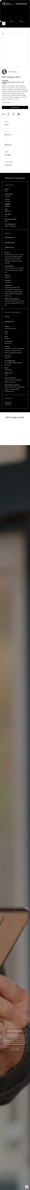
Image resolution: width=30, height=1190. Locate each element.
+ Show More (6, 102)
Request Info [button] (15, 107)
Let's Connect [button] (15, 1049)
